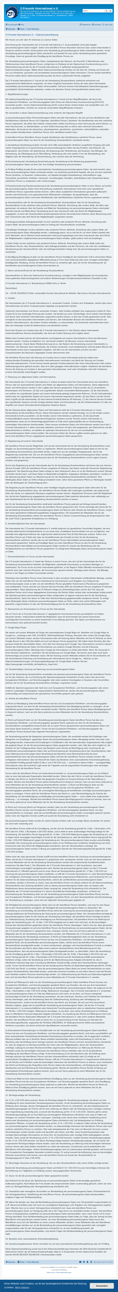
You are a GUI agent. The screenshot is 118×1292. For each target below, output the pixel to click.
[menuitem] (21, 24)
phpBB (51, 1267)
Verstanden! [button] (102, 1286)
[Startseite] (12, 11)
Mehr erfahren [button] (22, 1287)
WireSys (64, 1270)
